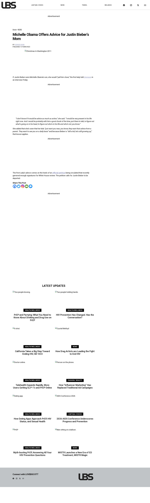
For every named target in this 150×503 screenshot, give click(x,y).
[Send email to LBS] (145, 5)
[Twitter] (18, 186)
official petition (58, 173)
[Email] (26, 186)
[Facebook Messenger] (30, 186)
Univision (87, 77)
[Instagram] (22, 186)
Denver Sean (19, 44)
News (62, 5)
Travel (84, 5)
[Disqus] (54, 254)
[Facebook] (14, 186)
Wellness (108, 5)
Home (15, 29)
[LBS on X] (138, 5)
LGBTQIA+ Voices (37, 5)
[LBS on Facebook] (124, 5)
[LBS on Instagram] (131, 5)
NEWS (20, 29)
